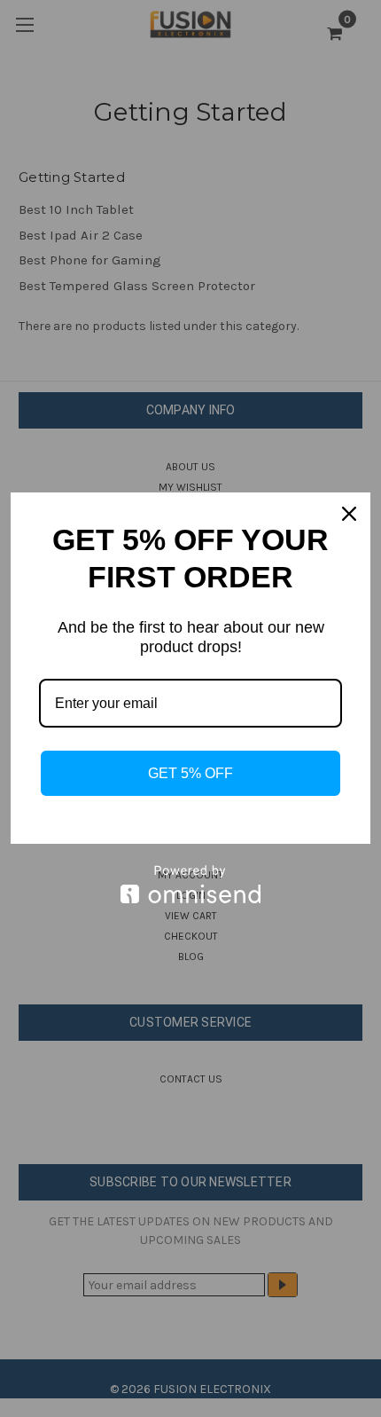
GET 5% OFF (190, 773)
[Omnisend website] (190, 884)
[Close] (349, 513)
